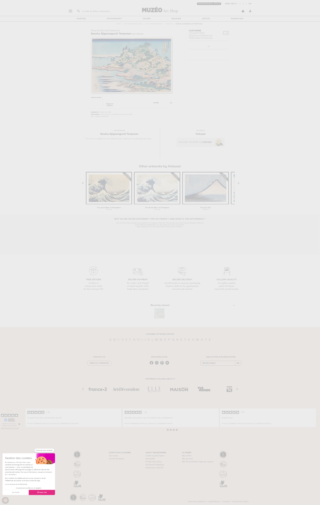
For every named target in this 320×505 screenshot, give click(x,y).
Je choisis (15, 492)
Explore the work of (195, 142)
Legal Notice (214, 501)
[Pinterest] (162, 364)
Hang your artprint (154, 467)
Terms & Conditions (197, 501)
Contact (226, 501)
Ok (238, 363)
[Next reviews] (318, 418)
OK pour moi (42, 492)
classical (113, 139)
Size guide (150, 458)
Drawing (176, 18)
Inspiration (237, 18)
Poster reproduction (133, 24)
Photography (114, 18)
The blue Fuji (205, 208)
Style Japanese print (153, 24)
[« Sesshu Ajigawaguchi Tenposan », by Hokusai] (159, 313)
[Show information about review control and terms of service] (19, 424)
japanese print (141, 139)
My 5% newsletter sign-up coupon (198, 461)
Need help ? (231, 3)
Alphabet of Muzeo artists (160, 334)
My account (187, 458)
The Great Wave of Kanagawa (157, 208)
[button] (5, 500)
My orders (187, 455)
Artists (206, 18)
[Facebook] (152, 364)
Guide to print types (155, 455)
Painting (81, 18)
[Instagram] (157, 364)
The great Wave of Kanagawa (109, 208)
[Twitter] (167, 364)
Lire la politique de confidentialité (16, 484)
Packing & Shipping (155, 464)
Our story (113, 455)
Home (118, 24)
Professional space (209, 3)
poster (100, 139)
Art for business (116, 458)
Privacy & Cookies (240, 501)
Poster (146, 18)
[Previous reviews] (23, 418)
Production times (154, 461)
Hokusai (169, 24)
